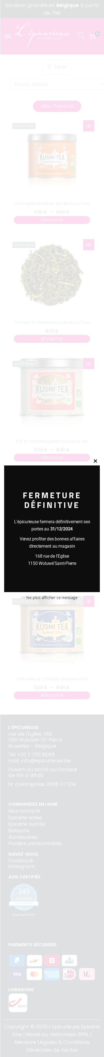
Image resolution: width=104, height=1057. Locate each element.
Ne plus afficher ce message (51, 597)
